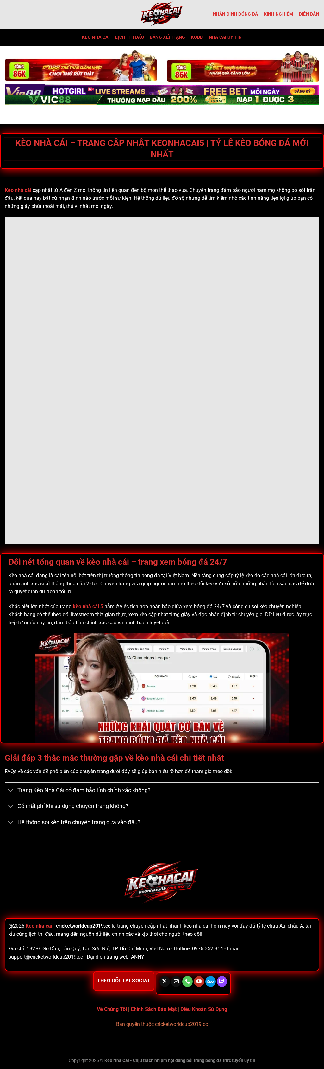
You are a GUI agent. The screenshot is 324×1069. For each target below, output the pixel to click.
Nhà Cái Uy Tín (225, 37)
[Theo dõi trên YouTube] (199, 981)
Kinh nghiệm (278, 14)
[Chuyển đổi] (11, 791)
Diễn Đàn (309, 14)
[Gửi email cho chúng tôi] (176, 981)
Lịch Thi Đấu (129, 37)
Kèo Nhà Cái (95, 37)
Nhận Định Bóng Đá (235, 14)
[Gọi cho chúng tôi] (187, 981)
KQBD (197, 37)
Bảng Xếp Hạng (167, 37)
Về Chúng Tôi (112, 1009)
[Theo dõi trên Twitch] (222, 981)
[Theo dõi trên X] (164, 981)
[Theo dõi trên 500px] (210, 981)
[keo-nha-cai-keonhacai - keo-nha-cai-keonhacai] (162, 14)
